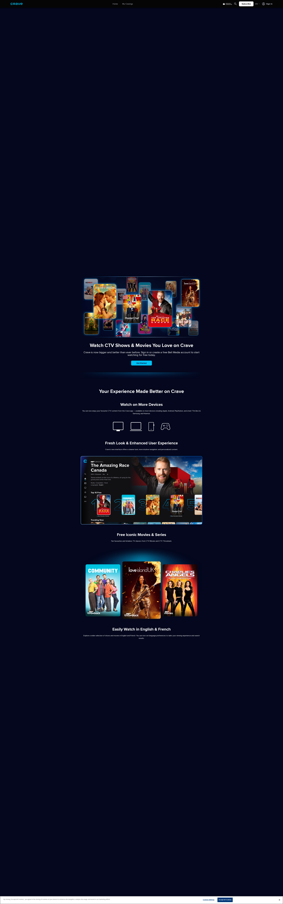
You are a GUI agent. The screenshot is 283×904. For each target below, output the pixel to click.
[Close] (279, 899)
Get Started (141, 363)
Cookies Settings (208, 900)
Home (115, 4)
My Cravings (127, 4)
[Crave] (17, 4)
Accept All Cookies (225, 900)
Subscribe (246, 4)
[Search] (235, 4)
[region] (141, 900)
